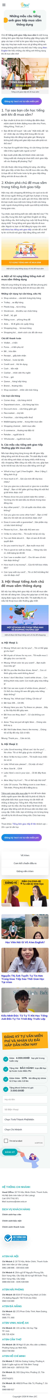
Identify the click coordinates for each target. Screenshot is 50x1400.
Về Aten (25, 855)
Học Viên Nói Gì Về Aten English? (25, 942)
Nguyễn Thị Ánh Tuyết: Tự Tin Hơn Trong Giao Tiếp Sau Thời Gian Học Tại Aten (22, 979)
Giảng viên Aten (25, 871)
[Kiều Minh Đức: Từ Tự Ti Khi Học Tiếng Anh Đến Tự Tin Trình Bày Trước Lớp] (25, 1000)
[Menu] (4, 5)
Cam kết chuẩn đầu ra (25, 863)
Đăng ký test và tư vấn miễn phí (22, 101)
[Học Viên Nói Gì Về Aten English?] (25, 926)
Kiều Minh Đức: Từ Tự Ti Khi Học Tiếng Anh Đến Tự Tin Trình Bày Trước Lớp (24, 1017)
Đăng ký (10, 1152)
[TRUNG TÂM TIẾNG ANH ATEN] (25, 5)
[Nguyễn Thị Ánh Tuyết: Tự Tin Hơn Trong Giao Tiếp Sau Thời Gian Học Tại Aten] (25, 960)
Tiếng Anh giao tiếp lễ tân (24, 824)
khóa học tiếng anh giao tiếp (18, 229)
